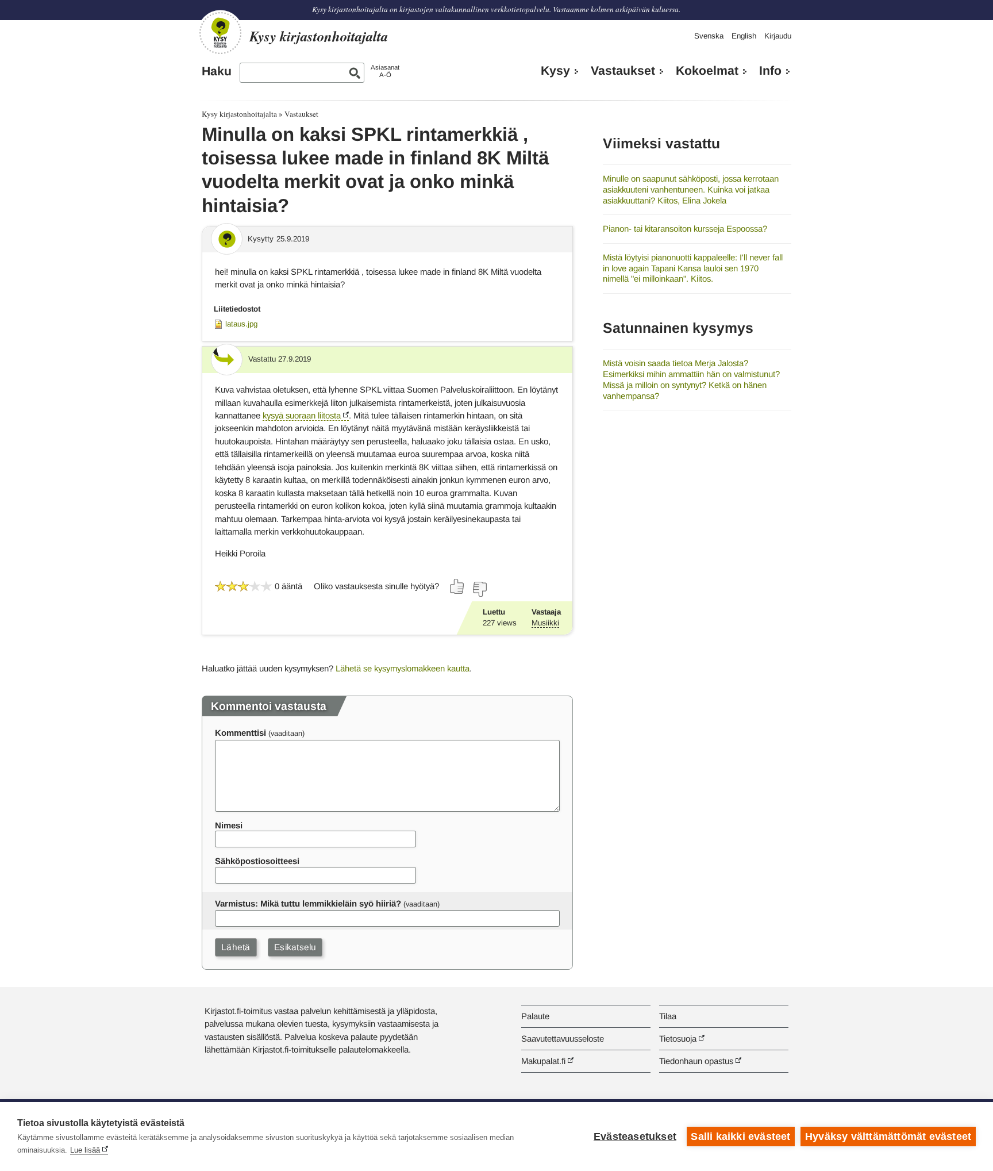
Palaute (535, 1016)
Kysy (555, 71)
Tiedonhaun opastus (696, 1061)
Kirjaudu (777, 36)
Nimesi (229, 825)
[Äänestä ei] (479, 589)
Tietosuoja (677, 1038)
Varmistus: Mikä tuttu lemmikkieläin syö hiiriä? (308, 903)
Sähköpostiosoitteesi (257, 861)
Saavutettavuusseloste (562, 1038)
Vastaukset (623, 71)
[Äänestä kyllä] (457, 586)
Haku (217, 71)
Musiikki (545, 623)
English (744, 36)
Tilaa (667, 1016)
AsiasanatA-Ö (385, 71)
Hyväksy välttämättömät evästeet (888, 1136)
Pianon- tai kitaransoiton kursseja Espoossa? (685, 228)
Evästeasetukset (635, 1136)
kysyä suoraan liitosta (302, 415)
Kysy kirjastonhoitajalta (239, 114)
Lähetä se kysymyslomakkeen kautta (402, 668)
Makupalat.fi (543, 1061)
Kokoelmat (707, 71)
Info (770, 71)
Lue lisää (85, 1150)
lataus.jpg (241, 324)
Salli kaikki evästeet (740, 1136)
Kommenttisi (240, 733)
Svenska (708, 36)
